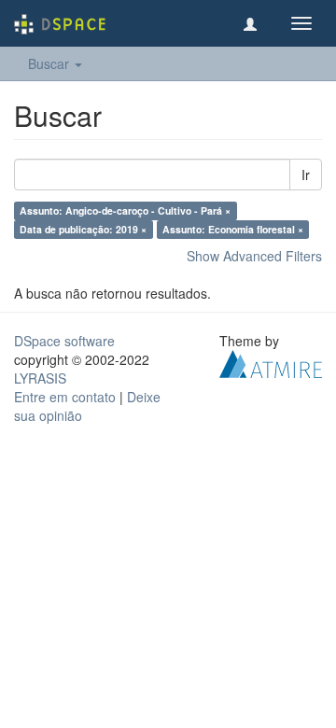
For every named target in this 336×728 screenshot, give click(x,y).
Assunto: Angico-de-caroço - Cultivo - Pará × (125, 210)
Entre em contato (65, 396)
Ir (305, 174)
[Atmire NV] (270, 362)
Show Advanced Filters (254, 255)
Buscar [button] (50, 63)
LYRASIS (40, 378)
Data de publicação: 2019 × (83, 229)
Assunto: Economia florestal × (232, 229)
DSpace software (64, 340)
